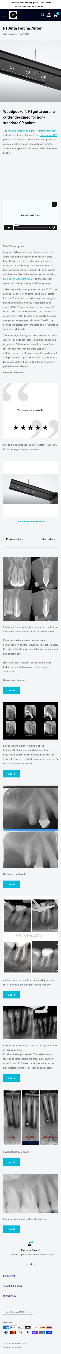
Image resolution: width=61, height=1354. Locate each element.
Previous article (14, 538)
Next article (48, 538)
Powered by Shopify (12, 1347)
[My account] (49, 15)
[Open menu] (4, 15)
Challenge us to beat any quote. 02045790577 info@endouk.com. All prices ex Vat (30, 4)
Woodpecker (48, 130)
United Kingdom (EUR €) (15, 1312)
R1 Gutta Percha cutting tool (22, 130)
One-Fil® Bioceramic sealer (21, 278)
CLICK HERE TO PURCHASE (30, 521)
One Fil (11, 690)
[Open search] (43, 15)
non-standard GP (48, 135)
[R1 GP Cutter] (30, 461)
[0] (55, 15)
